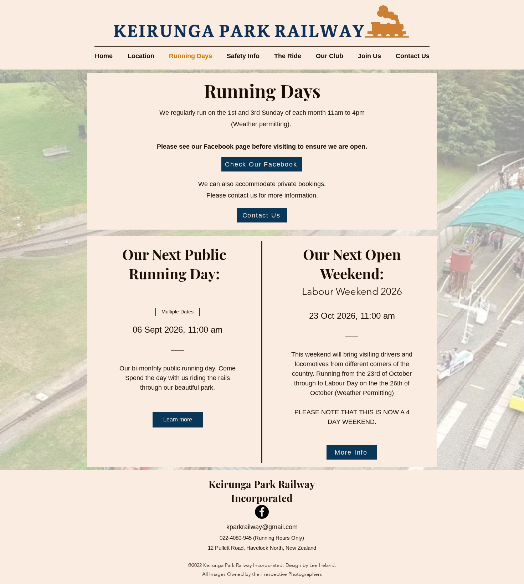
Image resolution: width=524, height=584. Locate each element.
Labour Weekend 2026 (352, 291)
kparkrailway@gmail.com (262, 527)
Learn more (177, 419)
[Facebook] (262, 512)
